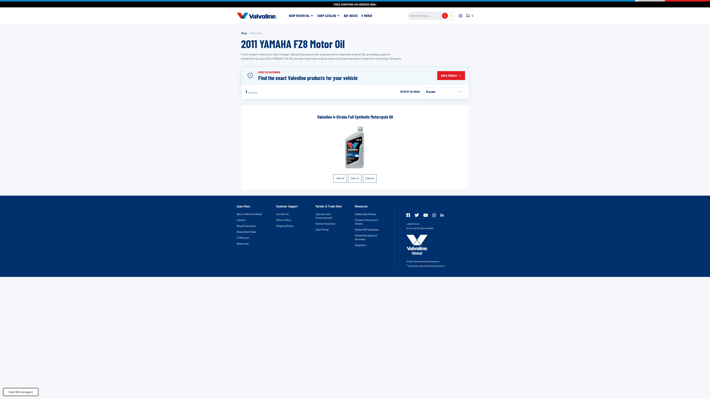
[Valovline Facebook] (408, 215)
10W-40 (355, 178)
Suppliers (360, 245)
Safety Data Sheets (365, 214)
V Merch (366, 16)
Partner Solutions (325, 223)
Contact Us (282, 214)
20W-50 (369, 178)
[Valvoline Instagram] (434, 215)
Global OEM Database (367, 229)
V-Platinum (243, 237)
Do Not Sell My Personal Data (419, 228)
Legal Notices (412, 223)
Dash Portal (322, 229)
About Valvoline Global (249, 214)
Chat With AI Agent (21, 392)
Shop (244, 33)
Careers (241, 219)
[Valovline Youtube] (425, 215)
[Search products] (445, 16)
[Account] (460, 15)
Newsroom (243, 243)
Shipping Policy (284, 225)
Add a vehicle (449, 75)
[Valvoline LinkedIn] (442, 215)
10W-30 (340, 178)
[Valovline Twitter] (417, 215)
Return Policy (283, 219)
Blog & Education (246, 225)
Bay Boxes (351, 16)
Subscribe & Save (246, 231)
